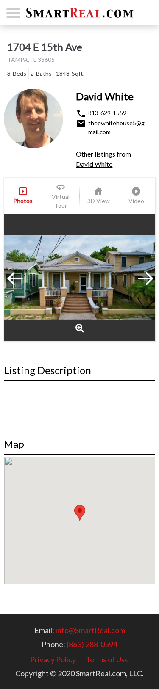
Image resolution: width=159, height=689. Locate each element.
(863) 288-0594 (92, 644)
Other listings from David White (103, 159)
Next (134, 277)
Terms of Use (107, 659)
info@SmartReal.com (90, 630)
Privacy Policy (53, 659)
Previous (25, 277)
